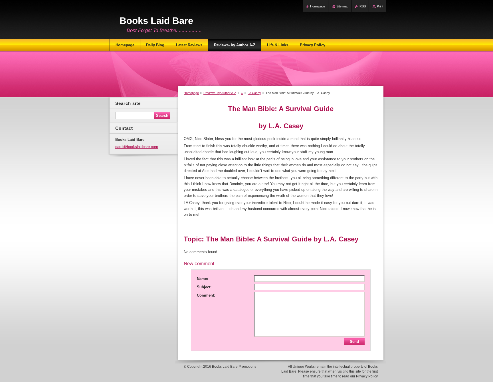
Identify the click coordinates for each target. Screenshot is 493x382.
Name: (202, 279)
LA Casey (254, 93)
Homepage (191, 93)
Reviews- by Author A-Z (219, 93)
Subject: (204, 287)
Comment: (206, 295)
